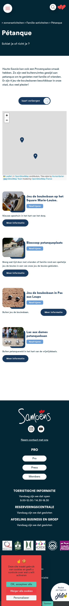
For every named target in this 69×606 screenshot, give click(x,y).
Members (34, 476)
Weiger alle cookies (21, 591)
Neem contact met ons (34, 440)
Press (34, 467)
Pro (34, 458)
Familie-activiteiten (37, 23)
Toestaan (48, 604)
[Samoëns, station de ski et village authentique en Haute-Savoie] (62, 7)
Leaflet (8, 176)
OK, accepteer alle (21, 584)
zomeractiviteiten (14, 23)
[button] (22, 140)
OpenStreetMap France (42, 178)
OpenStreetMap (22, 176)
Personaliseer (21, 598)
